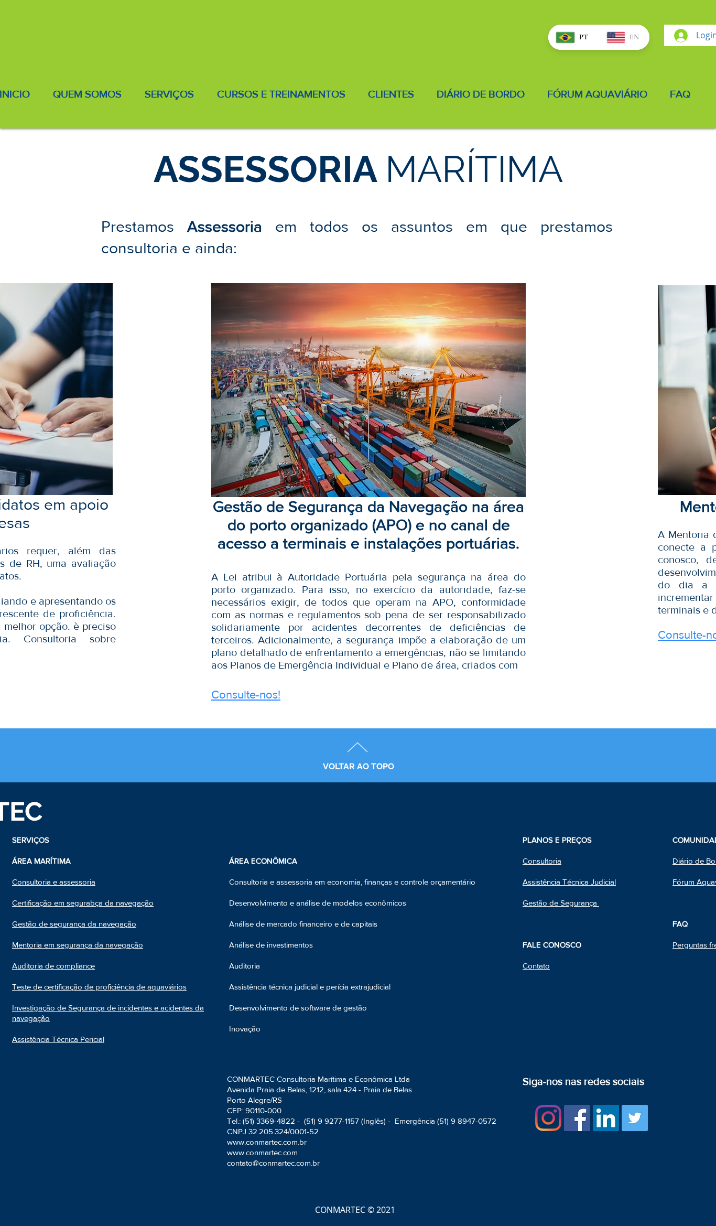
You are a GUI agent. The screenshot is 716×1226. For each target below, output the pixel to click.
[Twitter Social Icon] (635, 1118)
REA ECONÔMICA (265, 860)
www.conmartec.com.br (267, 1141)
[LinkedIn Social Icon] (606, 1118)
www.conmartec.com (262, 1152)
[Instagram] (548, 1118)
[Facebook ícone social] (577, 1118)
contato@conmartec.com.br (273, 1162)
